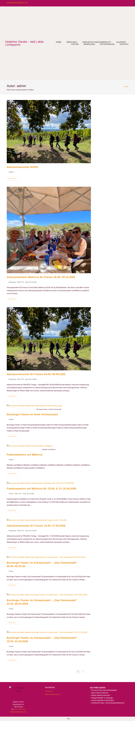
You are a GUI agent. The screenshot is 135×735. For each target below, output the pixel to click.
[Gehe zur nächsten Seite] (88, 671)
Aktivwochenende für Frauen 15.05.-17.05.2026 (36, 525)
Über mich (72, 42)
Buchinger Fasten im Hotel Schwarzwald (32, 414)
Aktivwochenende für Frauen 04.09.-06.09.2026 (36, 374)
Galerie (11, 172)
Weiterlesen (14, 178)
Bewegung (12, 282)
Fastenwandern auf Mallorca (25, 454)
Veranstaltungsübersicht (96, 42)
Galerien (121, 42)
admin (126, 86)
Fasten (75, 44)
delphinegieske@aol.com (17, 3)
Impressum (49, 691)
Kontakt (124, 44)
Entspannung (107, 44)
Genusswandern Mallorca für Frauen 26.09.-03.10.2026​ (41, 277)
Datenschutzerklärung (52, 694)
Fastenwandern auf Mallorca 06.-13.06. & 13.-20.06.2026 (41, 488)
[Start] (121, 86)
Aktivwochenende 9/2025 (22, 167)
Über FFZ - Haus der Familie (27, 282)
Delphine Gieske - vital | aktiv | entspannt (24, 43)
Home (58, 42)
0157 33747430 (20, 709)
